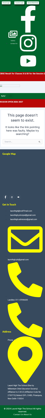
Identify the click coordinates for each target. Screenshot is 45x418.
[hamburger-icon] (10, 96)
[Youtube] (18, 197)
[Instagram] (11, 197)
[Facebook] (5, 197)
